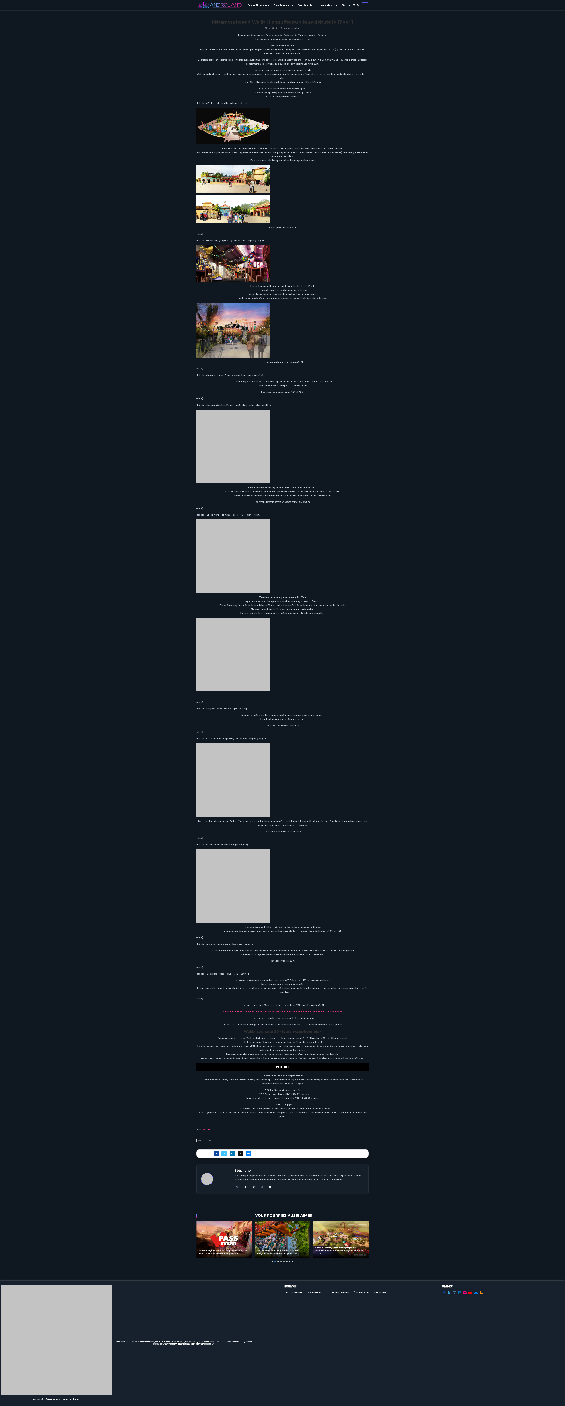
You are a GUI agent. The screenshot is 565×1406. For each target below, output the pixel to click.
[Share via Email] (248, 1000)
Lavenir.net (206, 976)
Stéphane (243, 1017)
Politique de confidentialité (338, 1139)
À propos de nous (361, 1139)
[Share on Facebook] (216, 1000)
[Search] (365, 5)
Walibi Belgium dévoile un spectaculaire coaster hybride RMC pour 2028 (337, 1098)
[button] (200, 1088)
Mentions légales (315, 1139)
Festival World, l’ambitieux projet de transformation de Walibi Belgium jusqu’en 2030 (281, 1097)
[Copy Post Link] (240, 1000)
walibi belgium (204, 987)
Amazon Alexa (380, 1139)
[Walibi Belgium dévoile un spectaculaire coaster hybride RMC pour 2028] (341, 1086)
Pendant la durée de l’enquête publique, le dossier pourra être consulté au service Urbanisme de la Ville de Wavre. (282, 858)
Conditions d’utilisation (294, 1139)
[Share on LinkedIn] (232, 1000)
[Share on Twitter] (224, 1000)
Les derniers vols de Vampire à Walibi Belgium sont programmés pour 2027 (219, 1098)
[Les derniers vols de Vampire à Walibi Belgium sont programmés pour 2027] (224, 1086)
